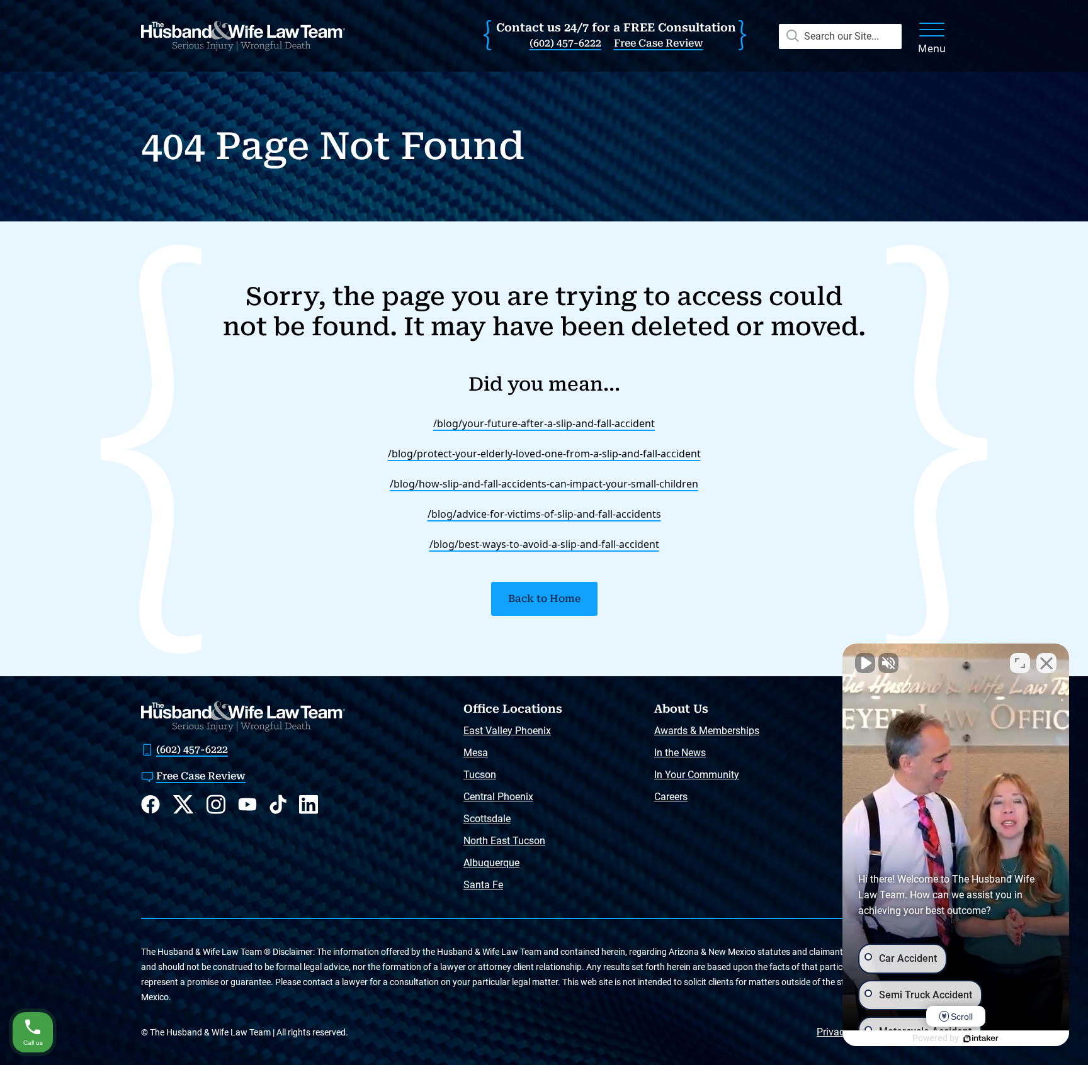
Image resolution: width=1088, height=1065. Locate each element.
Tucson (479, 775)
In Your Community (696, 775)
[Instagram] (216, 804)
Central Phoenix (498, 797)
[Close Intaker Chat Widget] (1046, 663)
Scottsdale (487, 819)
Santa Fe (483, 885)
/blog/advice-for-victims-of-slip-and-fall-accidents (544, 514)
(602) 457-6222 (565, 43)
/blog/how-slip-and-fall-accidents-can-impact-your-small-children (544, 484)
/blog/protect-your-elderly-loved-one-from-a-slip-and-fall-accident (544, 453)
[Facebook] (150, 804)
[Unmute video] (865, 663)
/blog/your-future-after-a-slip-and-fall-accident (544, 423)
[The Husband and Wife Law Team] (243, 36)
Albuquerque (491, 863)
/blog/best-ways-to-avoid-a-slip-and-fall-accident (544, 544)
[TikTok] (277, 804)
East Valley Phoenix (507, 731)
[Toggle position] (1020, 663)
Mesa (475, 753)
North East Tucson (504, 841)
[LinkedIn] (308, 804)
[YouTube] (247, 804)
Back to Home (544, 599)
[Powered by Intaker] (981, 1038)
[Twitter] (183, 804)
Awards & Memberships (706, 731)
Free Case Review (658, 43)
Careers (671, 797)
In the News (680, 753)
